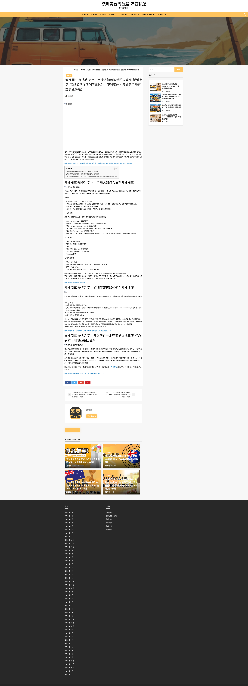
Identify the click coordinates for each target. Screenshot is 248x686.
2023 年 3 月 (69, 650)
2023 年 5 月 (69, 643)
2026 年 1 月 (69, 536)
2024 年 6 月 (69, 602)
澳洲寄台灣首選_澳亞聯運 (124, 4)
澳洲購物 (112, 14)
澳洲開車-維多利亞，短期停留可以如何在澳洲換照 (83, 174)
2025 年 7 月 (69, 557)
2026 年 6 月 (69, 519)
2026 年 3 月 (69, 529)
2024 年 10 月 (69, 588)
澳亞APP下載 (161, 14)
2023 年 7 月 (69, 636)
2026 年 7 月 (69, 516)
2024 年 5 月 (69, 605)
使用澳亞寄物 (135, 14)
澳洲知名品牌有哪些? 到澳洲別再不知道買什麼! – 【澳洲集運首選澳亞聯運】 (121, 459)
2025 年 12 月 (69, 540)
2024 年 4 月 (69, 609)
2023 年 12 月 (69, 619)
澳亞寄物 (94, 14)
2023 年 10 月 (69, 626)
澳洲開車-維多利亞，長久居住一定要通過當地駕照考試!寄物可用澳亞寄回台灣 (92, 176)
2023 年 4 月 (69, 647)
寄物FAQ (109, 512)
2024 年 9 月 (69, 592)
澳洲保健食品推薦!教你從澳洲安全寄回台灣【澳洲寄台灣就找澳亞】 (83, 461)
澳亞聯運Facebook (148, 14)
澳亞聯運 (85, 14)
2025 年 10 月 (69, 547)
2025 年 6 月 (69, 561)
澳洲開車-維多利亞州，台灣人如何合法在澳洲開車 (83, 172)
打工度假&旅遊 (122, 14)
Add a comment (72, 430)
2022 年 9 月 (69, 671)
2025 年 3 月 (69, 571)
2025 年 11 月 (69, 543)
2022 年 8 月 (69, 674)
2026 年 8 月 (69, 512)
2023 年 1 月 (69, 657)
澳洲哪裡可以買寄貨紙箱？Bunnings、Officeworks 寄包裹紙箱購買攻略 (171, 86)
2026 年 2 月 (69, 533)
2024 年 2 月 (69, 616)
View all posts (91, 416)
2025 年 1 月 (69, 578)
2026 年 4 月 (69, 526)
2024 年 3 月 (69, 612)
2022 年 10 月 (69, 667)
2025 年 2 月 (69, 574)
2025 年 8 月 (69, 554)
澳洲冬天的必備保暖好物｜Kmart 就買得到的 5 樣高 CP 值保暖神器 (171, 117)
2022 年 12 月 (69, 661)
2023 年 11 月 (69, 623)
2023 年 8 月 (69, 633)
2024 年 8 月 (69, 595)
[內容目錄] (116, 168)
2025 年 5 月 (69, 564)
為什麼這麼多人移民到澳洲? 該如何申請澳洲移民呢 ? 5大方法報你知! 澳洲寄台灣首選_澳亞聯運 (82, 485)
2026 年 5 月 (69, 523)
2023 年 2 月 (69, 654)
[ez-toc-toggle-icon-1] (115, 168)
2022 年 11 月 (69, 664)
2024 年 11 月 (69, 585)
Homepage (68, 70)
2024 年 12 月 (69, 581)
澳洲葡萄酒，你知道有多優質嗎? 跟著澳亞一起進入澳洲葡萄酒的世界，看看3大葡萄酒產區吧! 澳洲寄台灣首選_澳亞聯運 (121, 484)
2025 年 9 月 (69, 550)
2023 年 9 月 (69, 629)
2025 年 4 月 (69, 567)
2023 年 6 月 (69, 640)
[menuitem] (85, 14)
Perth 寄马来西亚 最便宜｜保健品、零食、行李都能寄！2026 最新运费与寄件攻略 (171, 96)
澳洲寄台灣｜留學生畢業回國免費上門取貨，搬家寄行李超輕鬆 (171, 106)
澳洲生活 (103, 14)
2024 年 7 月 (69, 598)
